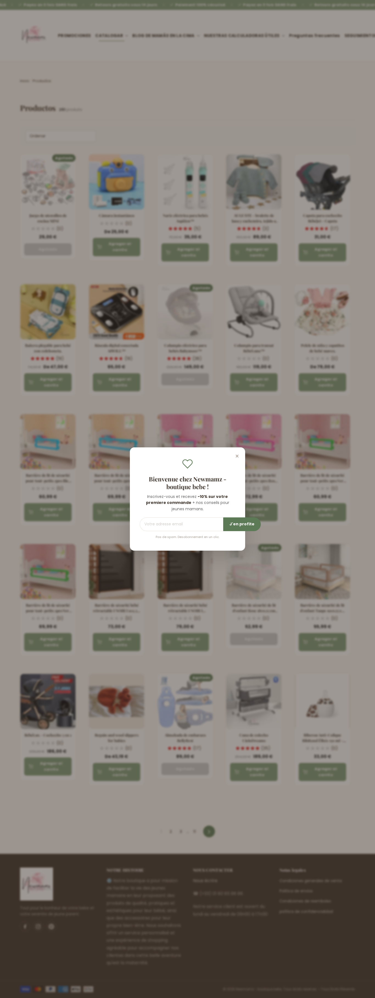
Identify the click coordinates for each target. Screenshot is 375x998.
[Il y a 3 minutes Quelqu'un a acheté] (28, 991)
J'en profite (242, 524)
